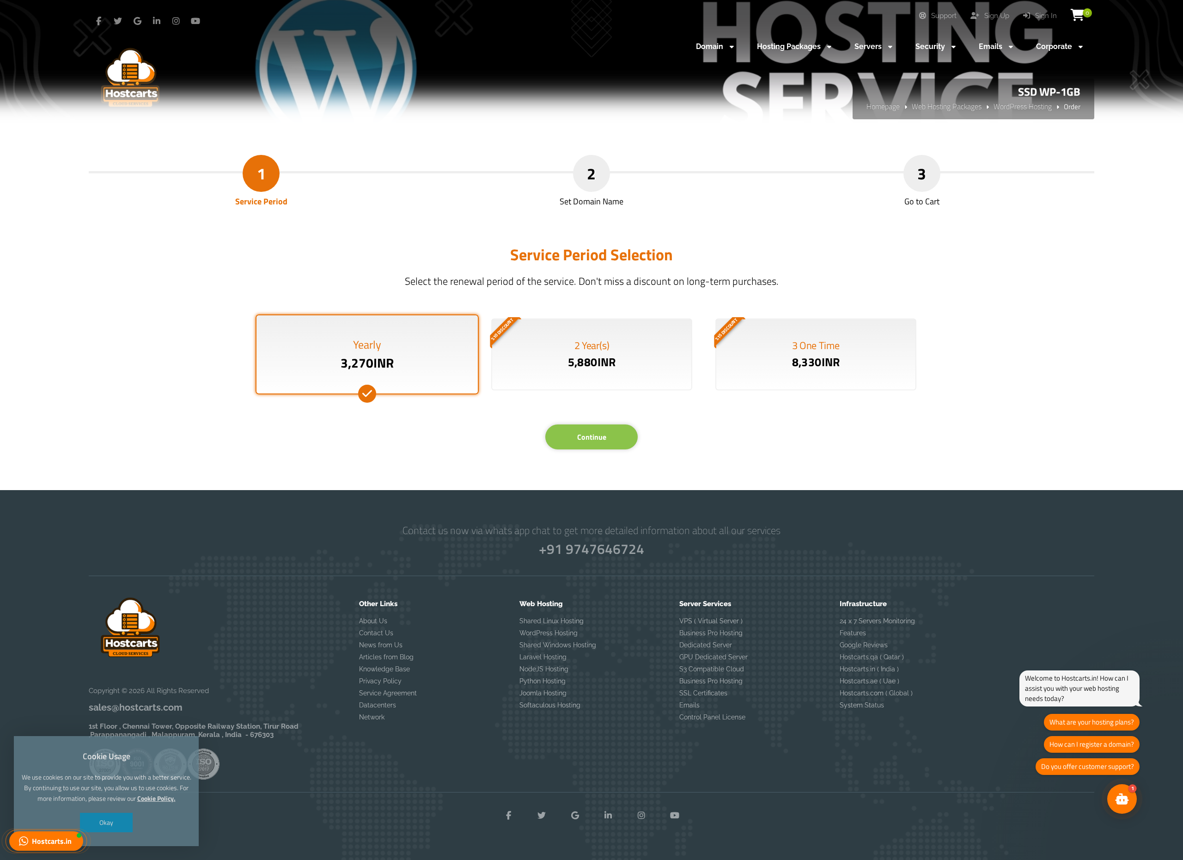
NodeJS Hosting (543, 669)
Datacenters (377, 705)
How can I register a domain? (1091, 744)
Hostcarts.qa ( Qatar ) (872, 657)
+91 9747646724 (591, 548)
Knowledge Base (384, 669)
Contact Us (376, 633)
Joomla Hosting (543, 693)
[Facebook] (98, 21)
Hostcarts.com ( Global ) (876, 693)
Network (371, 717)
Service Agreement (388, 693)
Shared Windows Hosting (557, 645)
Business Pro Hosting (711, 633)
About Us (373, 621)
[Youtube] (195, 21)
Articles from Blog (386, 657)
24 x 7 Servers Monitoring (877, 621)
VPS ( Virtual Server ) (711, 621)
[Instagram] (176, 21)
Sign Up (995, 16)
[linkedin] (156, 21)
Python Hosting (542, 681)
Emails (689, 705)
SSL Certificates (703, 693)
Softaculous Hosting (549, 705)
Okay (106, 822)
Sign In (1045, 16)
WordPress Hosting (1023, 106)
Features (853, 633)
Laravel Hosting (543, 657)
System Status (862, 705)
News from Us (380, 645)
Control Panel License (712, 717)
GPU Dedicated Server (713, 657)
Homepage (883, 106)
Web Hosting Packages (947, 106)
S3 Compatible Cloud (711, 669)
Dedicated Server (705, 645)
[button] (46, 841)
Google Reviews (864, 645)
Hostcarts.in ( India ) (869, 669)
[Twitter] (118, 21)
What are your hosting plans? (1091, 722)
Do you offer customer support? (1087, 766)
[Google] (137, 21)
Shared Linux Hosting (551, 621)
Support (943, 16)
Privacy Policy (380, 681)
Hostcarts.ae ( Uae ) (869, 681)
